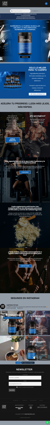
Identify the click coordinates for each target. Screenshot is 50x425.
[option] (25, 41)
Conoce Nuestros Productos (12, 140)
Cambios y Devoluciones (25, 417)
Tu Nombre (25, 374)
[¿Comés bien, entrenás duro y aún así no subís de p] (37, 348)
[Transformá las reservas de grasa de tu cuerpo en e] (12, 323)
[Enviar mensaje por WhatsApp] (47, 422)
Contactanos (33, 400)
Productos (35, 11)
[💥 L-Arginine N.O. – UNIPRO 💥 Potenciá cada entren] (37, 323)
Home (8, 400)
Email (25, 381)
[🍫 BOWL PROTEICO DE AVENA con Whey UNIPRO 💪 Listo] (12, 348)
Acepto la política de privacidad (25, 387)
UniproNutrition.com (29, 414)
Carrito (41, 400)
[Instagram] (30, 407)
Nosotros (25, 400)
